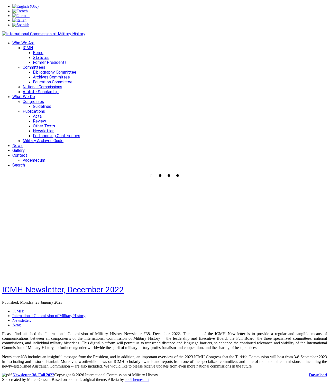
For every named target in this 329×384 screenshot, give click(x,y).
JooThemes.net (137, 379)
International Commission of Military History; (49, 315)
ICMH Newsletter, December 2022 (63, 289)
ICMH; (18, 311)
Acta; (16, 325)
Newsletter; (21, 320)
